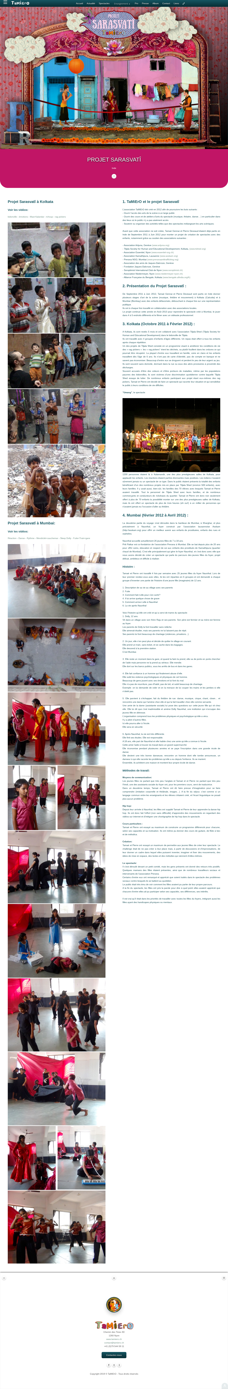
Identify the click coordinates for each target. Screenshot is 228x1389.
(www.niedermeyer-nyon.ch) (169, 274)
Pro (136, 3)
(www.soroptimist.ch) (172, 270)
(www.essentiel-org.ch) (162, 252)
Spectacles (104, 3)
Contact (166, 3)
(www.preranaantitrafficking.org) (163, 259)
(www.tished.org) (197, 249)
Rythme (30, 538)
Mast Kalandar (37, 216)
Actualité (91, 3)
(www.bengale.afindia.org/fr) (176, 277)
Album (155, 3)
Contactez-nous (114, 1355)
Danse (21, 538)
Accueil (79, 3)
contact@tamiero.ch (114, 1342)
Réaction (12, 538)
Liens (176, 3)
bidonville (12, 216)
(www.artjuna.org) (160, 245)
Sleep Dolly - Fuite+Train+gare (75, 538)
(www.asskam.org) (169, 256)
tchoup (49, 216)
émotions (23, 216)
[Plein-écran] (184, 3)
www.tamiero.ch (114, 1339)
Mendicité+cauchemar (47, 538)
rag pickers (60, 216)
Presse (145, 3)
